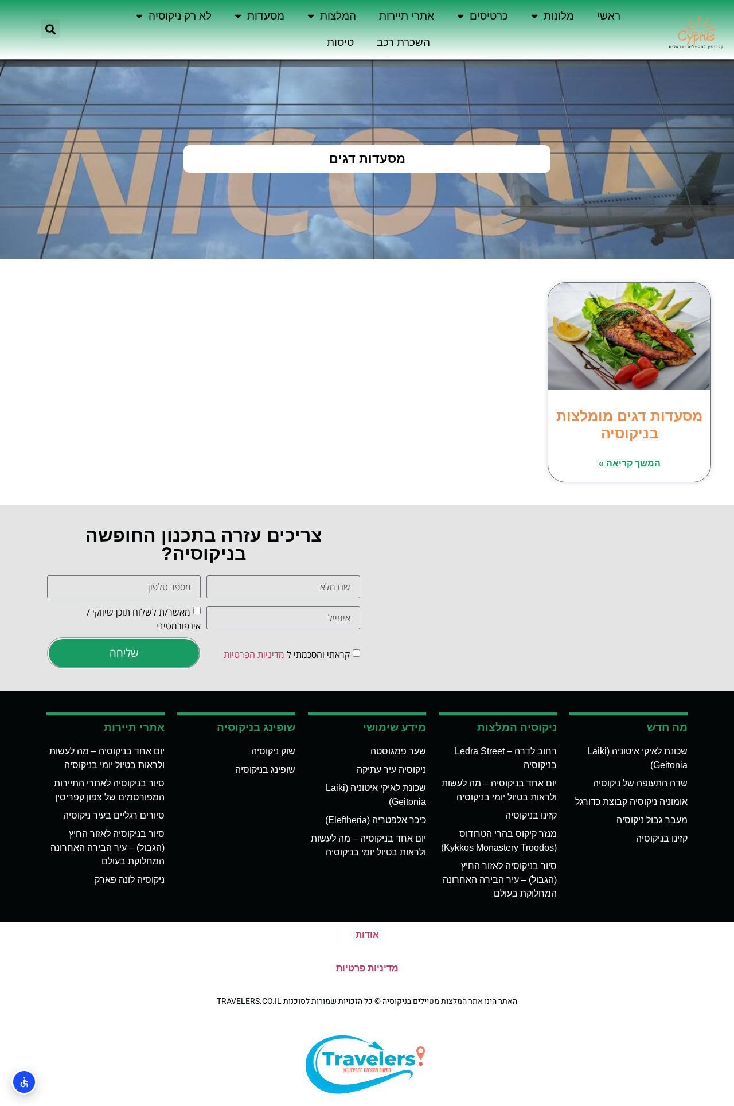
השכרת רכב (403, 42)
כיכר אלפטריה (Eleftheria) (375, 820)
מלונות (559, 16)
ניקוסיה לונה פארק (130, 880)
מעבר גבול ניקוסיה (652, 820)
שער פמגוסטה (398, 751)
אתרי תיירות (406, 16)
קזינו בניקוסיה (662, 838)
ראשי (608, 16)
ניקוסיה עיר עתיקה (391, 769)
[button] (50, 29)
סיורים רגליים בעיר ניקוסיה (114, 815)
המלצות (338, 16)
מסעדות (265, 16)
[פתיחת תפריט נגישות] (24, 1082)
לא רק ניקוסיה (180, 16)
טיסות (340, 42)
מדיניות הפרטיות (254, 654)
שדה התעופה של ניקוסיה (640, 783)
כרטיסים (489, 16)
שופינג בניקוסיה (265, 769)
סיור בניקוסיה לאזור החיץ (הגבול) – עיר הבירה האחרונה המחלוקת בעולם (500, 879)
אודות (367, 935)
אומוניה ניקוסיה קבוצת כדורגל (631, 802)
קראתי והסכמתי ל (287, 654)
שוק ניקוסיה (273, 751)
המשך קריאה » (630, 463)
